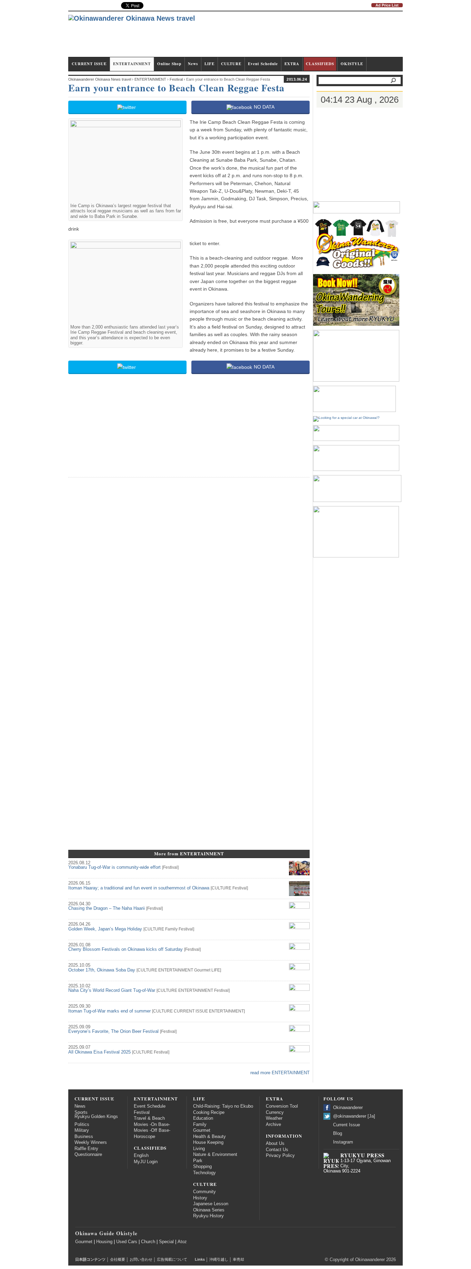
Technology (204, 1172)
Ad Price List (387, 5)
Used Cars (126, 1241)
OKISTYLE (352, 64)
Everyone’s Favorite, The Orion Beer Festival (113, 1031)
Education (203, 1118)
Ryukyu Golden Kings (96, 1116)
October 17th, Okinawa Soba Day (101, 970)
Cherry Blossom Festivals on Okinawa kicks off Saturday (125, 949)
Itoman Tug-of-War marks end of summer (109, 1011)
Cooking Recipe (208, 1112)
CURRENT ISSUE (89, 64)
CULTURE (231, 64)
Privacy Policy (280, 1155)
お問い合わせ (141, 1259)
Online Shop (169, 64)
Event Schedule (263, 64)
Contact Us (277, 1149)
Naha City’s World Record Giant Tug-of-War (111, 990)
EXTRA (291, 64)
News (193, 64)
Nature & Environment (215, 1154)
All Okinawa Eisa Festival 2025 (99, 1052)
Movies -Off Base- (152, 1130)
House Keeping (208, 1142)
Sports (81, 1112)
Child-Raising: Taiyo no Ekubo (223, 1106)
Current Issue (346, 1124)
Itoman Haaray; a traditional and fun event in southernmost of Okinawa (138, 888)
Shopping (202, 1166)
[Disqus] (189, 569)
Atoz (182, 1241)
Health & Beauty (209, 1136)
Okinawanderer (348, 1107)
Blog (337, 1133)
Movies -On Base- (152, 1124)
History (200, 1198)
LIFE (209, 64)
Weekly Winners (90, 1142)
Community (204, 1191)
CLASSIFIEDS (320, 64)
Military (81, 1130)
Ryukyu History (208, 1215)
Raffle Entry (86, 1148)
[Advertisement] (277, 37)
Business (83, 1136)
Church (148, 1241)
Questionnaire (88, 1154)
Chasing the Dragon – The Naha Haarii (106, 908)
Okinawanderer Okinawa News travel (99, 79)
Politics (81, 1124)
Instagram (343, 1142)
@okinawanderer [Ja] (354, 1116)
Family (171, 929)
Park (197, 1160)
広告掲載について (172, 1259)
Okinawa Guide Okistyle (106, 1233)
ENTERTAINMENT (132, 64)
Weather (274, 1118)
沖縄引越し (218, 1259)
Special (166, 1241)
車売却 (238, 1259)
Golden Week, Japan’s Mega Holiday (105, 929)
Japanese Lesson (210, 1203)
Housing (104, 1241)
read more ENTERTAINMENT (280, 1072)
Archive (273, 1124)
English (141, 1155)
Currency (275, 1112)
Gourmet (202, 970)
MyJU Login (146, 1161)
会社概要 (117, 1259)
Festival (170, 867)
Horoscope (144, 1136)
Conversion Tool (282, 1106)
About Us (275, 1143)
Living (199, 1148)
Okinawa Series (208, 1210)
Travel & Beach (149, 1118)
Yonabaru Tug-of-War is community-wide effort (114, 867)
